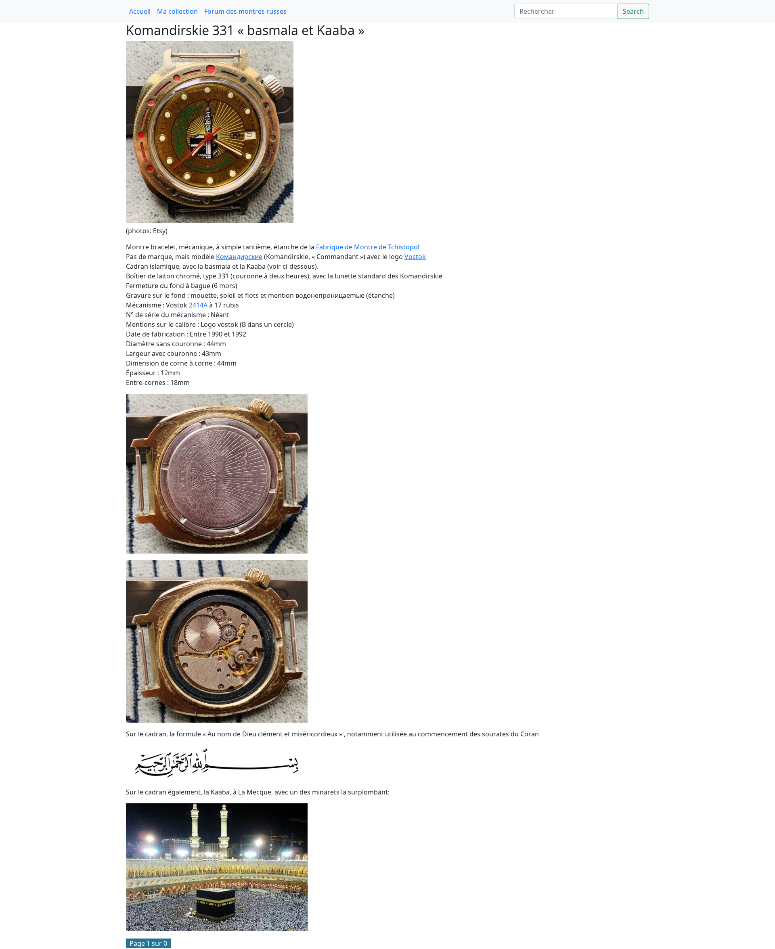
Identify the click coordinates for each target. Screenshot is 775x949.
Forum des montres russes (245, 11)
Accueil (140, 11)
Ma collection (177, 11)
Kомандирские (239, 256)
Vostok (415, 256)
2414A (198, 305)
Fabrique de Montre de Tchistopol (367, 246)
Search (633, 11)
